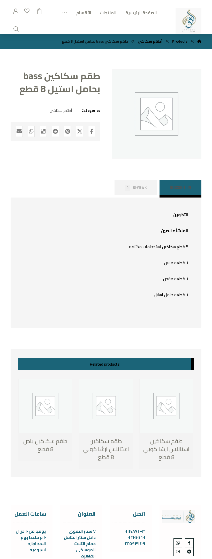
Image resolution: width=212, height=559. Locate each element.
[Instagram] (177, 551)
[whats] (177, 542)
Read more (45, 449)
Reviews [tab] (137, 187)
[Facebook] (189, 542)
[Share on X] (79, 131)
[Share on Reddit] (55, 131)
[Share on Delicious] (43, 131)
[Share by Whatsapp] (31, 131)
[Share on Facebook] (91, 131)
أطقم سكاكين (61, 110)
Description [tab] (180, 187)
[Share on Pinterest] (67, 131)
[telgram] (189, 551)
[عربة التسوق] (39, 10)
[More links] (64, 10)
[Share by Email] (19, 131)
